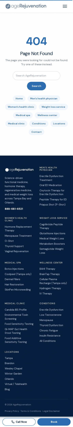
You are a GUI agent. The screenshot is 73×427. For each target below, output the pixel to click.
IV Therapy (46, 293)
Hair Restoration (14, 284)
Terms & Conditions (31, 411)
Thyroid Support (14, 246)
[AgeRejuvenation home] (25, 6)
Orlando (9, 379)
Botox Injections (14, 269)
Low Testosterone (50, 315)
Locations (59, 123)
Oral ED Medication (51, 185)
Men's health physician (43, 98)
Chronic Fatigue (49, 330)
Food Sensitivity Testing (19, 324)
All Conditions (48, 341)
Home (19, 98)
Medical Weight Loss (52, 238)
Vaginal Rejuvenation (17, 251)
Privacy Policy (12, 411)
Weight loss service (53, 106)
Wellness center (47, 115)
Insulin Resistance (50, 335)
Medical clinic (16, 123)
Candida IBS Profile (16, 309)
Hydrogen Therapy (50, 288)
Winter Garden (13, 373)
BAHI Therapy (47, 269)
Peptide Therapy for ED (53, 199)
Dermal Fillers (12, 279)
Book (54, 422)
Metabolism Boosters (52, 244)
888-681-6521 (14, 209)
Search (36, 86)
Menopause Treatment (18, 236)
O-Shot (9, 241)
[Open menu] (64, 6)
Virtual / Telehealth (16, 384)
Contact (36, 131)
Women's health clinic (21, 106)
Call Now (21, 422)
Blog (7, 389)
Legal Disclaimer (51, 411)
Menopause (46, 320)
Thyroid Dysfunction (51, 325)
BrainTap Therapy (50, 274)
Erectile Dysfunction (51, 309)
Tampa (9, 358)
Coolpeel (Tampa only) (18, 274)
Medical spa (23, 115)
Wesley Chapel (13, 368)
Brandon (9, 363)
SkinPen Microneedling (18, 289)
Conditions (39, 123)
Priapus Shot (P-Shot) (53, 204)
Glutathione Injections (52, 233)
